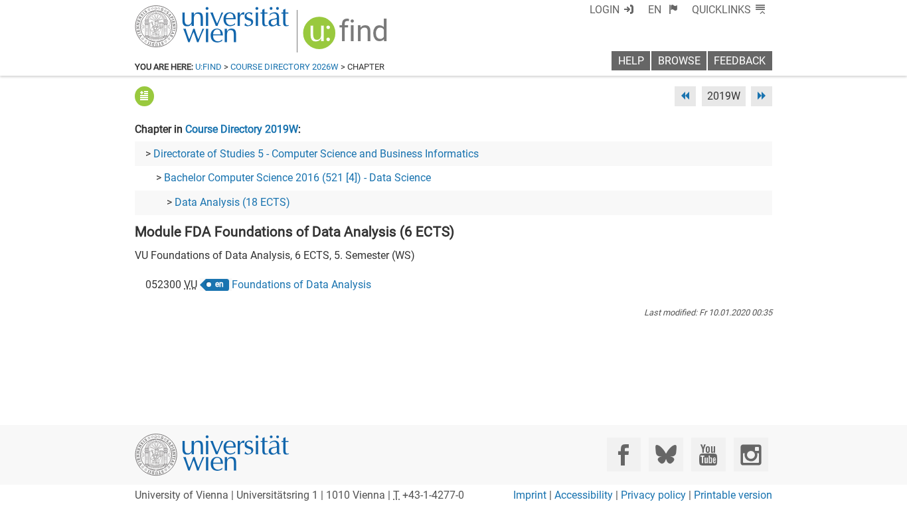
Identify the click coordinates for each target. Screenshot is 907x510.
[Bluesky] (666, 454)
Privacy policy (653, 495)
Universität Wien (180, 11)
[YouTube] (708, 454)
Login (604, 9)
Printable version (733, 495)
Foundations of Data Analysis (301, 284)
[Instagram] (751, 454)
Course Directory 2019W (241, 129)
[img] (347, 37)
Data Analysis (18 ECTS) (232, 202)
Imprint (529, 495)
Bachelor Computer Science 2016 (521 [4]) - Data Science (297, 177)
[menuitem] (663, 9)
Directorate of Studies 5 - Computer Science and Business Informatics (316, 153)
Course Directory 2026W (284, 67)
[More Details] (144, 96)
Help (631, 60)
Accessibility (583, 495)
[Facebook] (624, 454)
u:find (208, 67)
